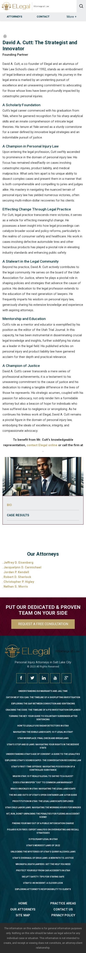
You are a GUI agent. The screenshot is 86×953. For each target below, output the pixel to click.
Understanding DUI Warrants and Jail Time (43, 691)
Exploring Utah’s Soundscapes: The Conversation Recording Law (43, 760)
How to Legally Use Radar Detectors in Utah (43, 726)
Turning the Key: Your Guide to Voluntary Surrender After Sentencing (43, 718)
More (72, 17)
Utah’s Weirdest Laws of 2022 (43, 845)
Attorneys (14, 16)
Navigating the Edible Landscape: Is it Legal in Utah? (43, 732)
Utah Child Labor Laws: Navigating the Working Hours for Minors (43, 807)
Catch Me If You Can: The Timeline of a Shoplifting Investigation (43, 697)
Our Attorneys (22, 909)
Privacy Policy (63, 915)
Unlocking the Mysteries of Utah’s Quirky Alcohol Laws (43, 852)
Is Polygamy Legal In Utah (43, 839)
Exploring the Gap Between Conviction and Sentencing (43, 703)
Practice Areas (63, 903)
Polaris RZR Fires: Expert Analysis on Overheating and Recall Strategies (43, 831)
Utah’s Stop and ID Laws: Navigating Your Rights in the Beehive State (43, 746)
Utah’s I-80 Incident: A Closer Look (43, 883)
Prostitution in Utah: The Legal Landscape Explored (43, 801)
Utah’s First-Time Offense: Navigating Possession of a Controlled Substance (43, 768)
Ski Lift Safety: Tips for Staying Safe (43, 877)
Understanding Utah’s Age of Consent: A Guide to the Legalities (43, 754)
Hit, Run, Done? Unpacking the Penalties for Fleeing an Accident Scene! (43, 815)
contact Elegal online (42, 445)
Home (22, 903)
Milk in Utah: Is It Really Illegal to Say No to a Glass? (43, 776)
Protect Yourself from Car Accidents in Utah (43, 870)
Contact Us (63, 909)
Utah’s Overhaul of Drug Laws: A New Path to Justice (43, 858)
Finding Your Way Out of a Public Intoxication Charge (43, 823)
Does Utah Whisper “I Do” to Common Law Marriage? (43, 782)
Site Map (23, 915)
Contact (43, 16)
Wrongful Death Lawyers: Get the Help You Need (43, 864)
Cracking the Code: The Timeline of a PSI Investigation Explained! (43, 710)
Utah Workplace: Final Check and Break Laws (43, 738)
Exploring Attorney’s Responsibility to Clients (43, 889)
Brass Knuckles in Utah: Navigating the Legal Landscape (43, 789)
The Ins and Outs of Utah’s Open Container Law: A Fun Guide (43, 795)
